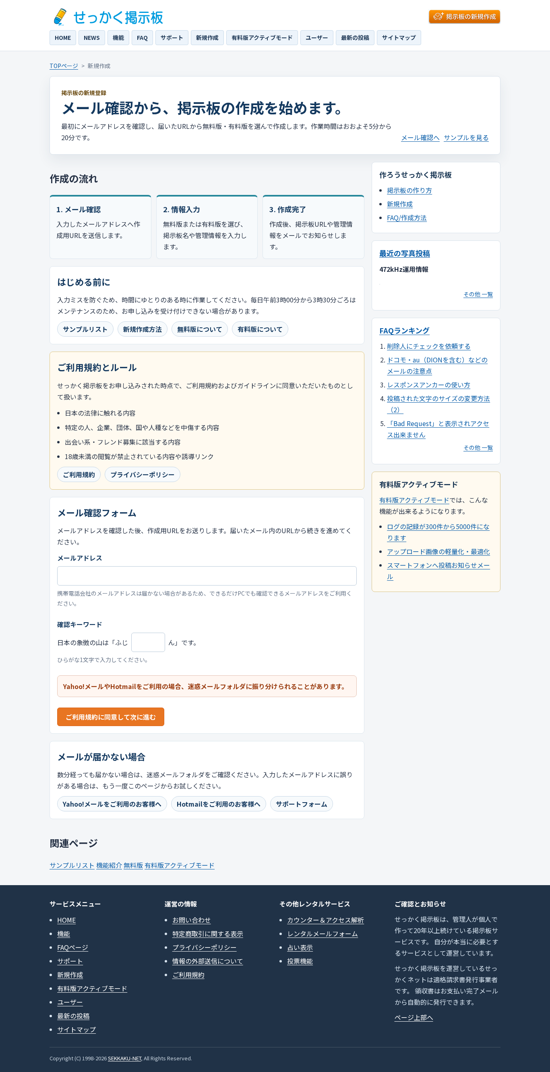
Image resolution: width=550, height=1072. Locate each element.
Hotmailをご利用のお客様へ (219, 804)
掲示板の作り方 (409, 190)
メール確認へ (420, 137)
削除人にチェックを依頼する (429, 346)
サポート (172, 37)
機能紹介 (109, 865)
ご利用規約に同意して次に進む (111, 717)
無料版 (133, 865)
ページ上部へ (414, 1017)
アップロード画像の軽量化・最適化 (438, 551)
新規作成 (207, 37)
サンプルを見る (466, 137)
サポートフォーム (301, 804)
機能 (118, 37)
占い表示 (300, 947)
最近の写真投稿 (404, 253)
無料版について (199, 329)
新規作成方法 (142, 329)
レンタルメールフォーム (322, 933)
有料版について (260, 329)
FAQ (142, 37)
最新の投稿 (355, 37)
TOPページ (64, 66)
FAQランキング (404, 330)
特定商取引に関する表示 (207, 933)
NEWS (92, 37)
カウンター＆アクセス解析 (325, 920)
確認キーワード (79, 624)
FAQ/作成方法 (407, 217)
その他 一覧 (478, 294)
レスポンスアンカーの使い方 (428, 384)
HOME (63, 37)
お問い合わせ (191, 920)
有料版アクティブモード (262, 37)
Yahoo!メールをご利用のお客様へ (112, 804)
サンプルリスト (85, 329)
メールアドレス (79, 558)
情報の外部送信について (207, 961)
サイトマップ (399, 37)
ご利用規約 (79, 474)
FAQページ (72, 947)
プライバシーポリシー (142, 474)
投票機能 (300, 961)
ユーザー (317, 37)
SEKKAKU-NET (124, 1058)
